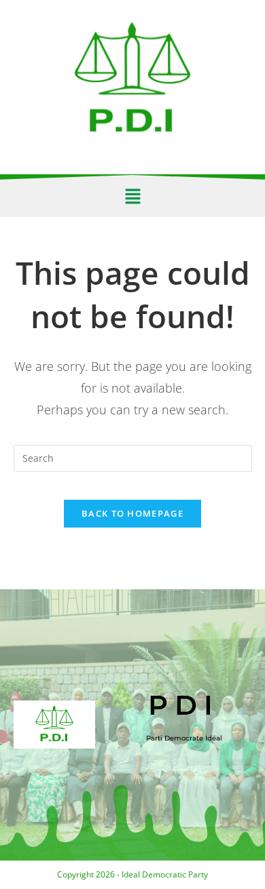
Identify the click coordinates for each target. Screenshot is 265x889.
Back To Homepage (132, 513)
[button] (132, 196)
